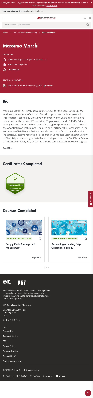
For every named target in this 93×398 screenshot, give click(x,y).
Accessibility (8, 356)
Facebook (9, 376)
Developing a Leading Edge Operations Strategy (66, 245)
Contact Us (8, 331)
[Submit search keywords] (87, 24)
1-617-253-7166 (13, 320)
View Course (51, 5)
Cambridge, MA (9, 312)
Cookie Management (12, 361)
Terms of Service (10, 336)
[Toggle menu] (3, 18)
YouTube (36, 376)
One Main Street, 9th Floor (14, 310)
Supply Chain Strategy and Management (20, 245)
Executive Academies (35, 11)
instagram (49, 376)
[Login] (84, 18)
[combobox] (46, 25)
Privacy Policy (9, 346)
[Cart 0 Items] (89, 18)
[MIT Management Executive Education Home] (46, 18)
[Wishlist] (40, 238)
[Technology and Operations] (15, 184)
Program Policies (10, 351)
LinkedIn (62, 376)
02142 (5, 315)
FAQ (4, 341)
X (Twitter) (23, 376)
